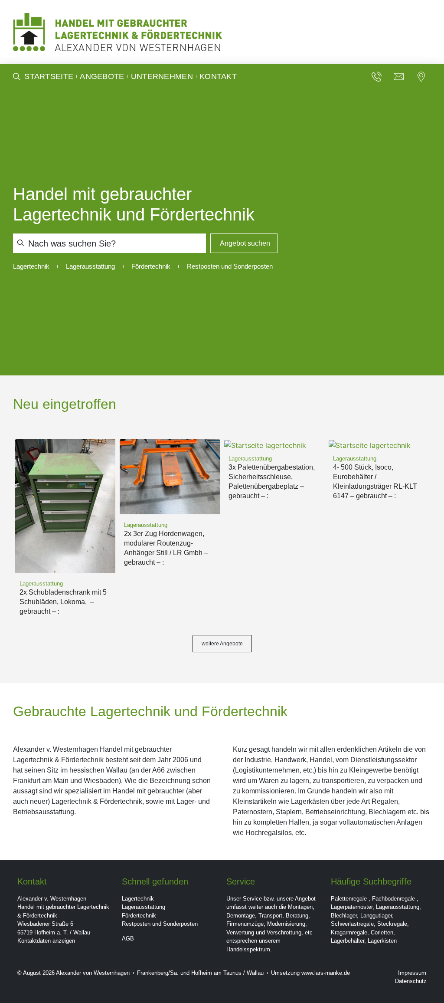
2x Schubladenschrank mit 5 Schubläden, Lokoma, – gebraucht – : (63, 602)
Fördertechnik (139, 915)
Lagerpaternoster (351, 907)
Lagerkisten (382, 940)
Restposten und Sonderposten (160, 924)
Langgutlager (376, 915)
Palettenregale (349, 898)
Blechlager (344, 915)
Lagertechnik (138, 898)
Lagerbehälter (347, 940)
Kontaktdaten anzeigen (46, 940)
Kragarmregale (349, 932)
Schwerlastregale (352, 924)
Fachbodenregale (393, 898)
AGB (128, 938)
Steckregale (392, 924)
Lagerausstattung (143, 907)
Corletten (382, 932)
